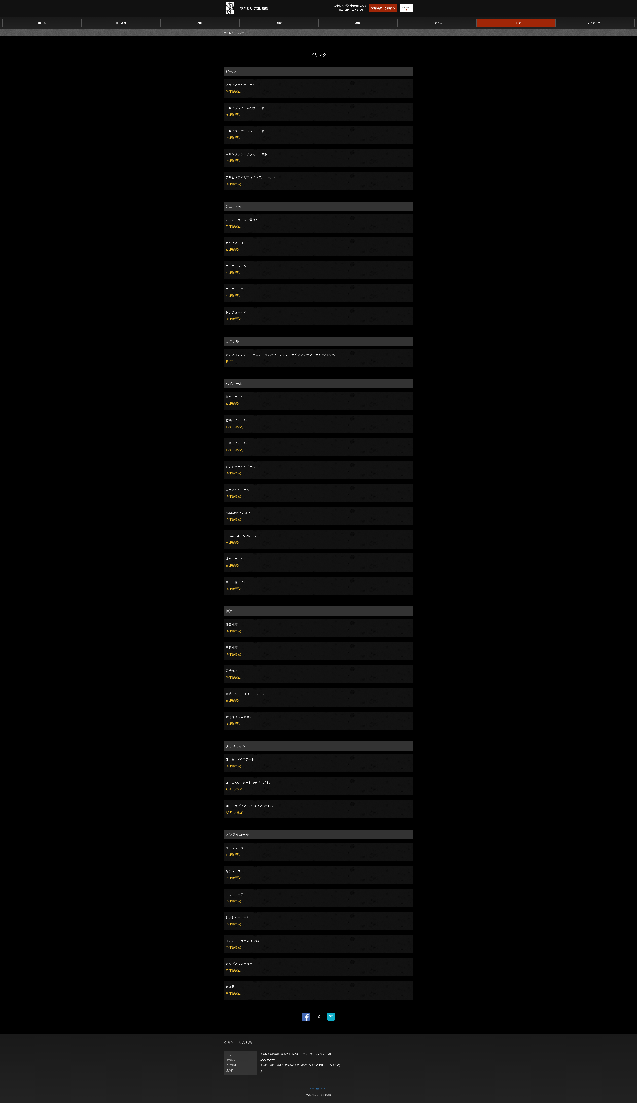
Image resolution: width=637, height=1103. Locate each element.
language (406, 7)
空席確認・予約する (383, 8)
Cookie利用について (318, 1089)
